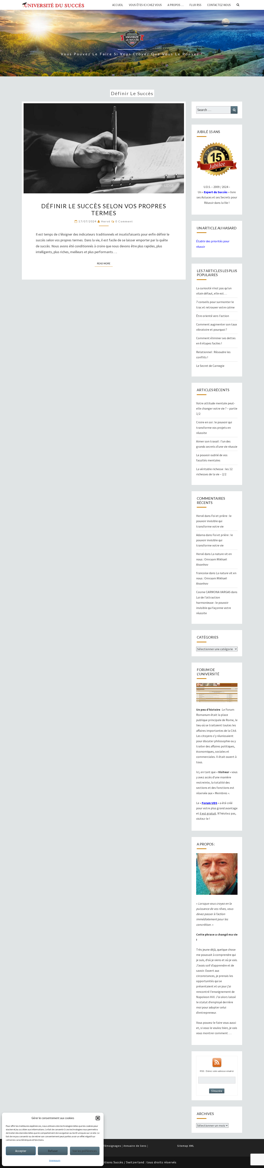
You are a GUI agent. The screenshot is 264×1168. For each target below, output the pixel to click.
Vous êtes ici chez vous (145, 5)
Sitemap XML (185, 1146)
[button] (98, 1118)
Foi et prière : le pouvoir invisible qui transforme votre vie (214, 521)
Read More (105, 263)
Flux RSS (195, 5)
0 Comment (124, 221)
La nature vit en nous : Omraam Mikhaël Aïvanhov (214, 559)
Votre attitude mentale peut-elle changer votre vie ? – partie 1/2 (216, 408)
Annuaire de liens (134, 1146)
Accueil (117, 5)
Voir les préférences (84, 1151)
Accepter (20, 1151)
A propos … (176, 5)
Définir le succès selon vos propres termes (103, 209)
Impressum (54, 1160)
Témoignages (112, 1146)
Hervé (105, 221)
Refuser (53, 1151)
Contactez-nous (219, 5)
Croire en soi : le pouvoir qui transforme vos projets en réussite (214, 427)
